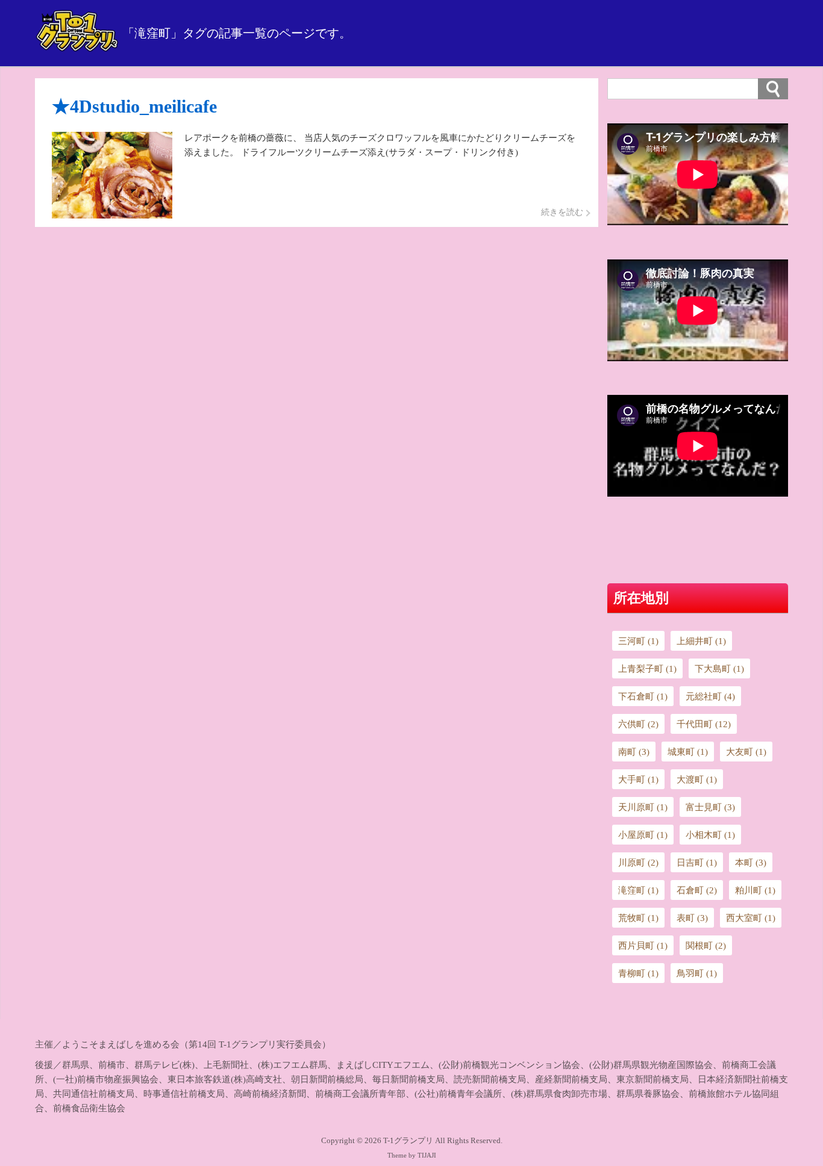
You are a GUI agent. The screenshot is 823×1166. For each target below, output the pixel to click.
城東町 (688, 752)
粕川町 (755, 890)
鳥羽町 (697, 973)
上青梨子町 (647, 669)
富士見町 (710, 807)
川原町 (638, 862)
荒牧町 (638, 918)
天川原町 (643, 807)
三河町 (638, 641)
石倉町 (697, 890)
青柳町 (638, 973)
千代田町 (704, 724)
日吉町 (697, 862)
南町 (633, 752)
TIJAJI (427, 1155)
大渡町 (697, 779)
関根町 (706, 945)
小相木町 (710, 835)
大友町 (746, 752)
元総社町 (710, 696)
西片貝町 (643, 945)
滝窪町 (638, 890)
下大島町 (719, 669)
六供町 (638, 724)
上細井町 (701, 641)
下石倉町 (643, 696)
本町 (750, 862)
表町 (692, 918)
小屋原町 (643, 835)
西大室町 (750, 918)
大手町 (638, 779)
